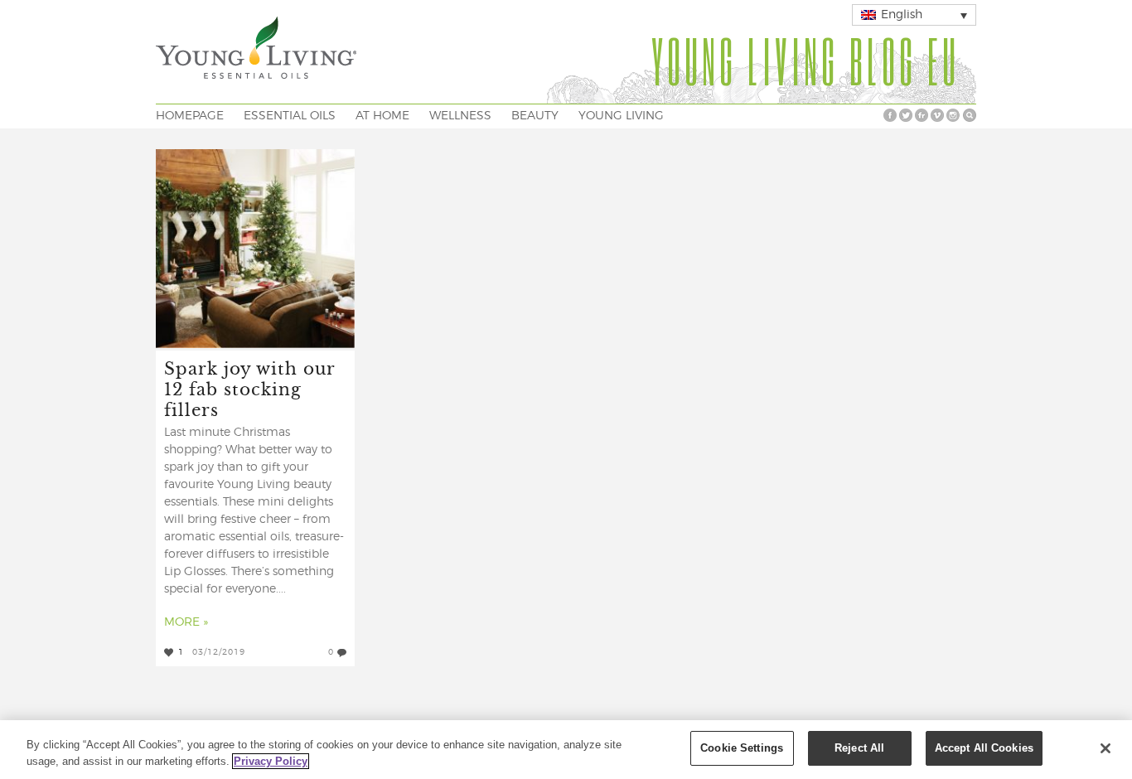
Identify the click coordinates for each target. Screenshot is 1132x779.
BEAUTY (535, 116)
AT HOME (382, 116)
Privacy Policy (270, 761)
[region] (566, 749)
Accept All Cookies (984, 748)
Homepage (190, 116)
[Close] (1105, 748)
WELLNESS (460, 116)
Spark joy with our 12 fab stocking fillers (249, 388)
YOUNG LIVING (621, 116)
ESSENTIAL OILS (290, 116)
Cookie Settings (741, 748)
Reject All (859, 748)
